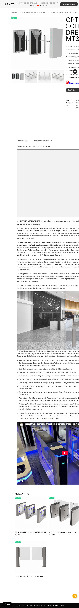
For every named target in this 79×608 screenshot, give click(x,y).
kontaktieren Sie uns (24, 238)
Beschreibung (22, 141)
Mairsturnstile (59, 606)
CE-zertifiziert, (71, 78)
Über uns (52, 3)
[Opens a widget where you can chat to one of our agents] (7, 604)
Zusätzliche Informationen (42, 141)
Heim (19, 3)
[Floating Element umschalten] (74, 596)
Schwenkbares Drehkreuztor (28, 12)
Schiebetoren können (63, 353)
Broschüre (44, 3)
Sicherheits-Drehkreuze (29, 3)
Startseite (14, 12)
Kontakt (32, 5)
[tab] (22, 141)
